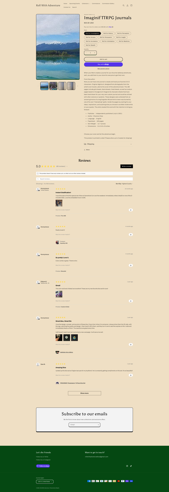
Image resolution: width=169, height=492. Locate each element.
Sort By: (119, 183)
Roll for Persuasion (106, 37)
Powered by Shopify (54, 487)
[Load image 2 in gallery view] (53, 86)
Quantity (86, 49)
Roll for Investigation (92, 33)
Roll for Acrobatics (92, 41)
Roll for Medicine (124, 41)
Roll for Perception (123, 33)
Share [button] (88, 149)
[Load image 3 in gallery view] (62, 86)
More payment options (103, 68)
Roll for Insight (121, 37)
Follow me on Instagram (43, 460)
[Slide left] (38, 86)
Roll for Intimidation (108, 41)
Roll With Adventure (44, 487)
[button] (86, 3)
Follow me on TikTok (42, 456)
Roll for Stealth (90, 45)
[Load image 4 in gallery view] (71, 86)
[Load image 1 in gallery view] (44, 86)
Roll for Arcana (90, 37)
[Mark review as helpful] (131, 210)
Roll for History (108, 33)
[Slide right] (78, 86)
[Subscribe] (98, 425)
